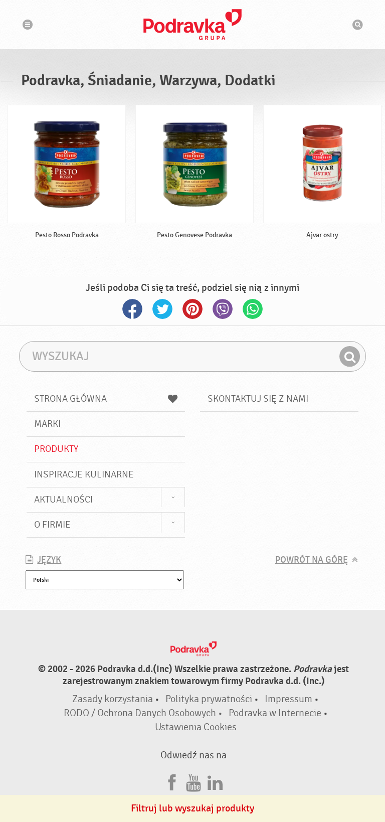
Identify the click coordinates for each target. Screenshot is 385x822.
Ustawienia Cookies (196, 727)
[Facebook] (172, 781)
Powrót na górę (311, 560)
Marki (47, 423)
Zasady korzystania (112, 699)
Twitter (162, 309)
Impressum (288, 699)
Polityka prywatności (208, 699)
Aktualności (63, 499)
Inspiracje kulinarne (84, 474)
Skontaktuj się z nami (258, 398)
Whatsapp (253, 309)
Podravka (192, 24)
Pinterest (192, 309)
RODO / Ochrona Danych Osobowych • (144, 713)
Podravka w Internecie (275, 713)
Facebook (132, 309)
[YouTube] (193, 781)
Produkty (56, 448)
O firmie (52, 524)
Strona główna (70, 398)
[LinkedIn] (215, 781)
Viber (223, 309)
